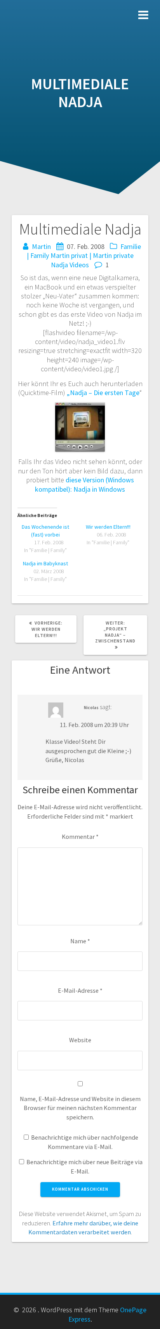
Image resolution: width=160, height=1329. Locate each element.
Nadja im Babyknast (45, 563)
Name (80, 941)
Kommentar (80, 836)
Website (80, 1040)
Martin (41, 246)
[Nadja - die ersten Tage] (80, 406)
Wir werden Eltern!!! (108, 526)
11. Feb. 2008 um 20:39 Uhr (94, 725)
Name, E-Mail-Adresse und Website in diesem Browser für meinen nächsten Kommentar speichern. (80, 1108)
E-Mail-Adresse (80, 990)
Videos (79, 264)
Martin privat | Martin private (92, 255)
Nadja (59, 264)
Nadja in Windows (99, 489)
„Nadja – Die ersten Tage (103, 392)
